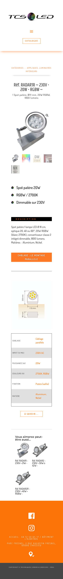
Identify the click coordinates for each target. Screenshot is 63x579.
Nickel (38, 397)
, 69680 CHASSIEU (39, 544)
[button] (47, 115)
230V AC (40, 352)
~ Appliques (31, 68)
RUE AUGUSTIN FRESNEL (41, 543)
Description (26, 219)
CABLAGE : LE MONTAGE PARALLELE (31, 257)
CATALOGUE (31, 41)
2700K (39, 373)
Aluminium (41, 394)
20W (38, 363)
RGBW (46, 373)
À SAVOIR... (31, 414)
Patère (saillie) (42, 383)
